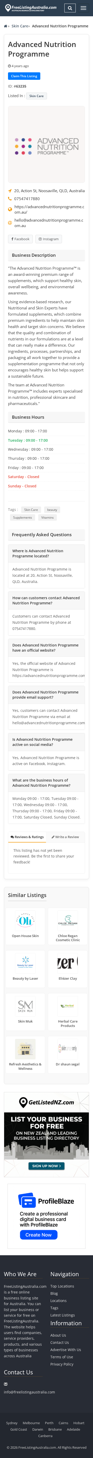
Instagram (51, 239)
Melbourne (31, 1423)
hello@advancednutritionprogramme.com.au (48, 222)
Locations (58, 1300)
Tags (54, 1307)
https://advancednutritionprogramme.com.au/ (49, 209)
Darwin (37, 1429)
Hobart (78, 1423)
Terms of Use (61, 1356)
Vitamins (47, 517)
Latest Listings (62, 1315)
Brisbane (55, 1429)
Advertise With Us (65, 1349)
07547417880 (27, 198)
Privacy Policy (61, 1364)
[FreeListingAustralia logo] (30, 8)
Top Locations (62, 1286)
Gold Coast (18, 1429)
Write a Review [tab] (67, 837)
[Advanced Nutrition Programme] (46, 143)
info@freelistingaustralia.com (29, 1392)
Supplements (22, 517)
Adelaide (73, 1429)
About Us (58, 1335)
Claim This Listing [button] (24, 76)
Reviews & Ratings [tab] (29, 837)
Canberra (45, 1435)
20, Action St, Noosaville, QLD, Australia (49, 190)
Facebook (21, 239)
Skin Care (20, 26)
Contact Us (59, 1342)
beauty (52, 510)
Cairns (63, 1423)
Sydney (12, 1423)
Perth (49, 1423)
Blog (54, 1293)
